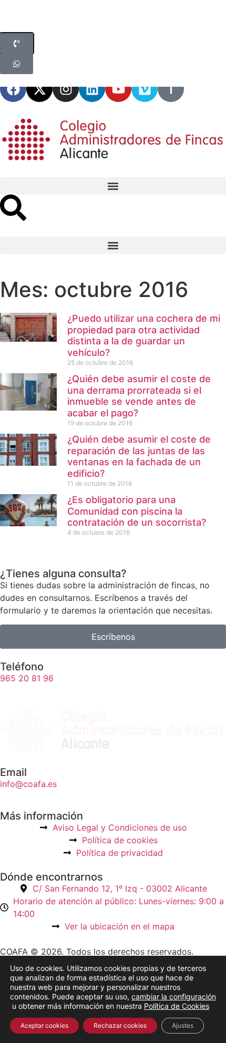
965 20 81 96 (27, 678)
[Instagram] (66, 89)
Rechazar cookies (120, 1025)
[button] (113, 186)
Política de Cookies (176, 1005)
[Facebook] (13, 89)
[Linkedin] (92, 89)
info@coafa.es (28, 784)
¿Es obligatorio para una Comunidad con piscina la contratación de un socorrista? (136, 511)
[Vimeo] (144, 89)
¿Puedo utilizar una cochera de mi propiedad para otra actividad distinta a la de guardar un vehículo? (143, 335)
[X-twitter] (39, 89)
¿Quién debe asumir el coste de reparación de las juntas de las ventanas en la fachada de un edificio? (139, 456)
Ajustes (182, 1025)
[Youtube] (118, 89)
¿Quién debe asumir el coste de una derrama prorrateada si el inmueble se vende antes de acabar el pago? (139, 395)
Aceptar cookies (44, 1025)
